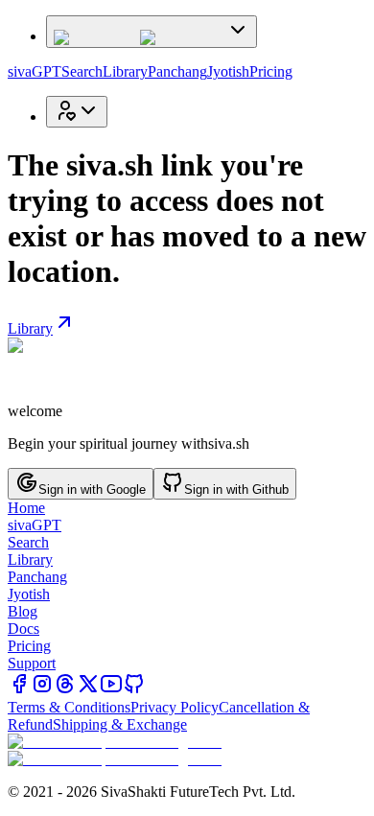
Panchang (177, 71)
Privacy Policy (174, 707)
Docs (23, 628)
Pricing (270, 71)
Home (26, 508)
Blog (22, 611)
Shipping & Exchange (120, 724)
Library (125, 71)
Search (82, 71)
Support (32, 663)
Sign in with (92, 489)
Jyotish (228, 71)
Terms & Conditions (69, 707)
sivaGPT (34, 71)
